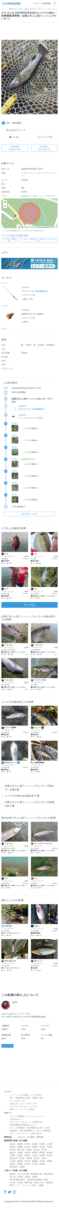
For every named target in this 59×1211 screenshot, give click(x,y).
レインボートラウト (41, 173)
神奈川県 (21, 1150)
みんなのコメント (16, 130)
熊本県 (27, 1164)
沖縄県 (22, 1167)
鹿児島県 (13, 1167)
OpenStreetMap (36, 227)
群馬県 (35, 1147)
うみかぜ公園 (23, 1174)
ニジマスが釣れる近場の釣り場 (22, 795)
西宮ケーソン (15, 1185)
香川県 (27, 1161)
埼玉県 (42, 1147)
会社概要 (30, 1137)
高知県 (42, 1161)
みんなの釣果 (23, 1095)
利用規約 (21, 1116)
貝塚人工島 (38, 1182)
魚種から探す (38, 1098)
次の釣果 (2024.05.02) (44, 147)
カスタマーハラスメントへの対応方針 (26, 1122)
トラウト (25, 173)
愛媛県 (35, 1161)
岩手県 (27, 1144)
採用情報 (40, 1137)
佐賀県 (12, 1164)
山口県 (12, 1161)
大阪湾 (27, 1177)
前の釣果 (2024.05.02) (15, 147)
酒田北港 (28, 1182)
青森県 (20, 1144)
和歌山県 (13, 1158)
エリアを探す (36, 1095)
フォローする (7, 1046)
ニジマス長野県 (9, 240)
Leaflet (25, 227)
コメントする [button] (46, 137)
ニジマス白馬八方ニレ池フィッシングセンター (38, 240)
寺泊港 (12, 1182)
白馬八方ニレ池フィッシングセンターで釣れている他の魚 (29, 787)
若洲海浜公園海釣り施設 (37, 1179)
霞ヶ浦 (12, 1177)
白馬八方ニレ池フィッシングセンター (38, 196)
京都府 (27, 1155)
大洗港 (20, 1182)
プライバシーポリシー (36, 1116)
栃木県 (27, 1147)
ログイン (34, 1106)
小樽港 (41, 1185)
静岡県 (42, 1152)
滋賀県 (20, 1155)
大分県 (35, 1164)
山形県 (49, 1144)
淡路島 (35, 1177)
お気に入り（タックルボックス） (24, 1103)
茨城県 (20, 1147)
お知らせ (21, 1137)
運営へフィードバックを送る (22, 1109)
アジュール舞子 (29, 1185)
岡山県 (37, 1158)
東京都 (12, 1150)
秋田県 (42, 1144)
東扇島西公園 (36, 1174)
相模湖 (12, 1174)
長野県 (24, 191)
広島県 (44, 1158)
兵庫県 (42, 1155)
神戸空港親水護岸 (17, 1179)
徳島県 (20, 1161)
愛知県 (49, 1152)
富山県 (37, 1150)
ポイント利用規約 (17, 1127)
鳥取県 (22, 1158)
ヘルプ (12, 1116)
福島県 (12, 1147)
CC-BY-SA (53, 227)
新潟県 (29, 1150)
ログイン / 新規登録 (42, 3)
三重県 (12, 1155)
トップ (12, 1095)
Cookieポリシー (16, 1119)
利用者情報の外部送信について (23, 1125)
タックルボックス (17, 1100)
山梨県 (20, 1152)
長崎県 (20, 1164)
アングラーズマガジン (19, 1106)
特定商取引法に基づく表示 (38, 1127)
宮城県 (35, 1144)
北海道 (12, 1144)
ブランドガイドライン (19, 1133)
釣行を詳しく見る (29, 514)
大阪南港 (49, 1182)
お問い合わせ (36, 1133)
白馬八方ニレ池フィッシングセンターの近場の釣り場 (29, 804)
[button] (5, 202)
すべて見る (29, 604)
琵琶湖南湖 (48, 1174)
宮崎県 (42, 1164)
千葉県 (49, 1147)
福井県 (12, 1152)
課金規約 (13, 1130)
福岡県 (49, 1161)
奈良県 (49, 1155)
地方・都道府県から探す (20, 1098)
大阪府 (35, 1155)
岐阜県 (35, 1152)
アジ (31, 299)
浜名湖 (20, 1177)
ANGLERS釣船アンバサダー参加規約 (35, 1130)
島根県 (29, 1158)
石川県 (44, 1150)
